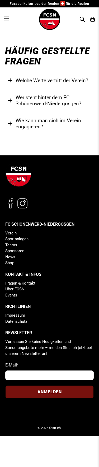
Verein (11, 233)
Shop (9, 262)
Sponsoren (14, 250)
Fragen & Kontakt (20, 283)
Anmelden (49, 391)
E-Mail (12, 365)
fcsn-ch (55, 428)
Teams (11, 245)
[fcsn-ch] (49, 19)
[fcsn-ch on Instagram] (22, 207)
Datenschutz (16, 321)
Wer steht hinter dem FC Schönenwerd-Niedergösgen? (48, 100)
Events (11, 295)
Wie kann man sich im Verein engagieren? (48, 123)
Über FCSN (15, 289)
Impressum (15, 315)
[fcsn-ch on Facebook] (10, 207)
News (10, 257)
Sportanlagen (17, 239)
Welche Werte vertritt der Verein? (52, 80)
